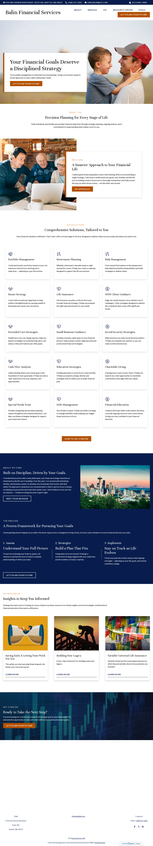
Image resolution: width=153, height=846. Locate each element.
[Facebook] (134, 826)
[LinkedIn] (142, 826)
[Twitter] (138, 826)
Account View (139, 2)
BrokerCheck (100, 843)
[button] (78, 10)
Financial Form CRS (78, 838)
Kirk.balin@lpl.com (97, 2)
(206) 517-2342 (75, 2)
